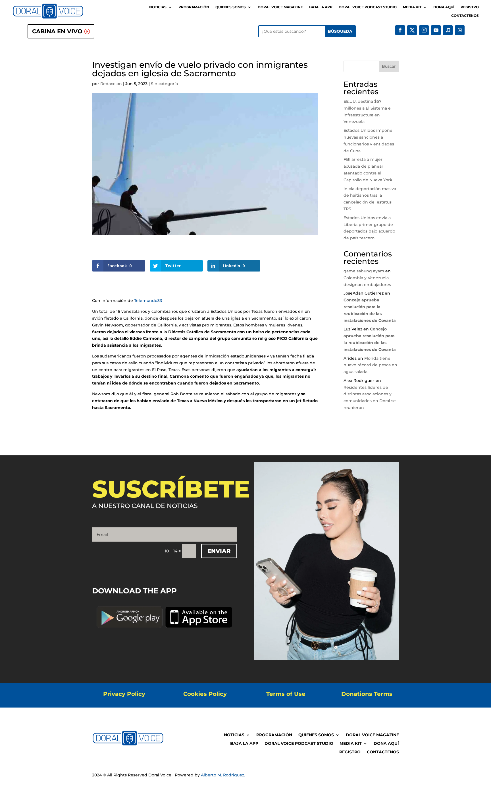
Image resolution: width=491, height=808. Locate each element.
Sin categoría (164, 83)
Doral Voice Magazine (280, 7)
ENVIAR (219, 551)
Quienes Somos (230, 7)
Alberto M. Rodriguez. (223, 775)
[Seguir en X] (412, 30)
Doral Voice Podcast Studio (368, 7)
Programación (193, 7)
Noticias (158, 7)
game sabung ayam (364, 271)
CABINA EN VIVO (57, 31)
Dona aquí (443, 7)
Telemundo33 (148, 300)
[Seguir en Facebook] (400, 30)
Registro (470, 7)
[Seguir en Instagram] (424, 30)
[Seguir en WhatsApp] (460, 30)
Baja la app (320, 7)
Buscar (389, 66)
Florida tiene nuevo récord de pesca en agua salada (370, 365)
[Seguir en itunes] (448, 30)
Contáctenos (465, 16)
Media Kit (412, 7)
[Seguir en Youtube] (436, 30)
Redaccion (111, 83)
